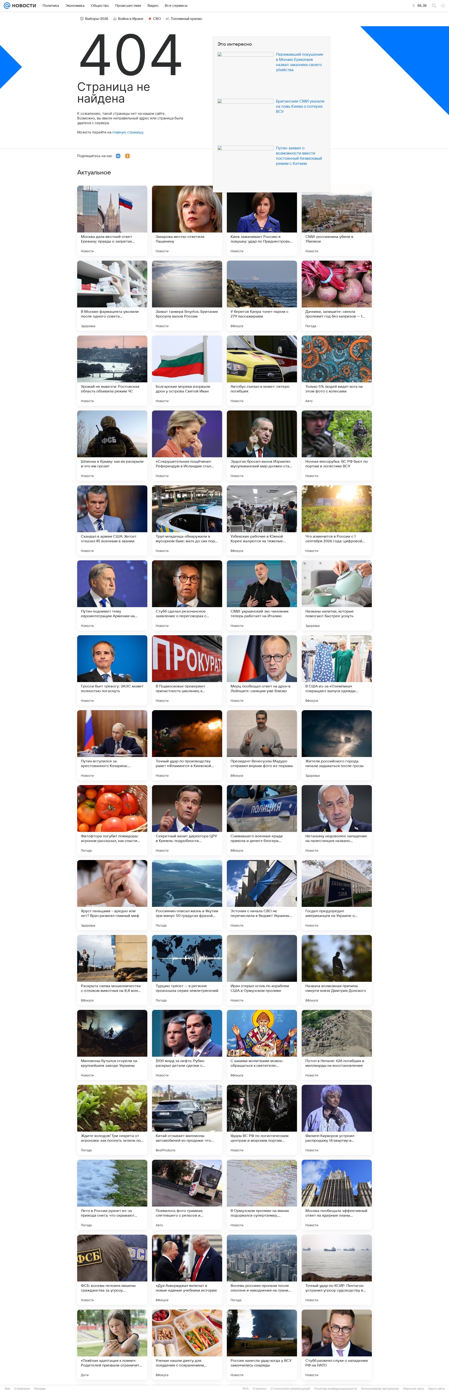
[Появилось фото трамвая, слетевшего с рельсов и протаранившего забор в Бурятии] (187, 1195)
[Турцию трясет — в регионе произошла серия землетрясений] (187, 970)
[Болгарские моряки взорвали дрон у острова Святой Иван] (187, 371)
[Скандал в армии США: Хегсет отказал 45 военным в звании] (112, 520)
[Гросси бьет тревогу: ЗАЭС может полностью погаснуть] (112, 670)
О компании (22, 1388)
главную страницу (127, 132)
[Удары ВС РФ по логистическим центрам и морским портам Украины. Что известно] (262, 1120)
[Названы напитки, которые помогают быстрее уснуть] (337, 595)
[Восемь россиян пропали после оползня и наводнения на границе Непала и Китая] (262, 1270)
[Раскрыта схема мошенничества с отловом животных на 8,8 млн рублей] (112, 970)
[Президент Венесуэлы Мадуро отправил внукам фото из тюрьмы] (262, 745)
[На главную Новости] (23, 5)
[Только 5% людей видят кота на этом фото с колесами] (337, 371)
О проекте (259, 1388)
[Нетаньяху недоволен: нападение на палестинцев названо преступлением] (337, 820)
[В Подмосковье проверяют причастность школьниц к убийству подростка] (187, 670)
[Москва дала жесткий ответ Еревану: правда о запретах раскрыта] (112, 221)
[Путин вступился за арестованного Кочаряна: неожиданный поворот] (112, 745)
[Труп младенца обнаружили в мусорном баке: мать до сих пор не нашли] (187, 520)
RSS (246, 1388)
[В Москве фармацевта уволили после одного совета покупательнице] (112, 296)
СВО (157, 19)
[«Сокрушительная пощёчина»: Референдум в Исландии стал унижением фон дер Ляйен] (187, 445)
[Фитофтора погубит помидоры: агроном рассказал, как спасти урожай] (112, 820)
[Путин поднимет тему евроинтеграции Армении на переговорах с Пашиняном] (112, 595)
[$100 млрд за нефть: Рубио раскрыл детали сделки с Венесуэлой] (187, 1045)
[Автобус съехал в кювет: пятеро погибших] (262, 371)
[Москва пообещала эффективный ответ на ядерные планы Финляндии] (337, 1195)
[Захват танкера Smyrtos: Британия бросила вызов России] (187, 296)
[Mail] (7, 5)
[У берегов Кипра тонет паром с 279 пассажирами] (262, 296)
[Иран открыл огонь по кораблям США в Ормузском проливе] (262, 970)
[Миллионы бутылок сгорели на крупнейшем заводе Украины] (112, 1045)
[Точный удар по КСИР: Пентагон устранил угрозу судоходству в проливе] (337, 1270)
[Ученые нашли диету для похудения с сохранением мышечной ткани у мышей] (187, 1345)
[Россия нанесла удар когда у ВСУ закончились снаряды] (262, 1345)
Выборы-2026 (96, 19)
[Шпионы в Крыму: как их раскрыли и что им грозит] (112, 445)
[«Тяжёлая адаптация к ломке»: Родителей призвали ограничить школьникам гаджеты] (112, 1345)
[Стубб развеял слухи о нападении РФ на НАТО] (337, 1345)
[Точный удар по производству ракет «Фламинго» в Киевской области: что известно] (187, 745)
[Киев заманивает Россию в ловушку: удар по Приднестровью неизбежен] (262, 221)
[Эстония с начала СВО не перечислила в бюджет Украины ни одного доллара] (262, 895)
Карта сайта (436, 1388)
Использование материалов (380, 1388)
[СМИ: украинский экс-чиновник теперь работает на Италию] (262, 595)
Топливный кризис (187, 19)
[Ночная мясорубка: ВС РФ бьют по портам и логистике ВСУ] (337, 445)
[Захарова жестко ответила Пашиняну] (187, 221)
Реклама (39, 1388)
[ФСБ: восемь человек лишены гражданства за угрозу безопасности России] (112, 1270)
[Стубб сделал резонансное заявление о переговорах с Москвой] (187, 595)
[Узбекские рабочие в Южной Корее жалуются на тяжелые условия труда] (262, 520)
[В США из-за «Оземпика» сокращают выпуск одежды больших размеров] (337, 670)
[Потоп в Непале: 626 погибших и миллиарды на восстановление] (337, 1045)
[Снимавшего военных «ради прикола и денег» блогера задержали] (262, 820)
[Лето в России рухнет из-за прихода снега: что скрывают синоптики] (112, 1195)
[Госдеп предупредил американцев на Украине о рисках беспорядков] (337, 895)
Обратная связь (413, 1388)
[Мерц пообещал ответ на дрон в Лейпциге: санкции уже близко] (262, 670)
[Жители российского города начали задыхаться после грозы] (337, 745)
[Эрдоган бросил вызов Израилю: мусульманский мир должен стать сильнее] (262, 445)
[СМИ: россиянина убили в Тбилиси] (337, 221)
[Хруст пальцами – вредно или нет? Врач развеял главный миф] (112, 895)
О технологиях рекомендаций (290, 1388)
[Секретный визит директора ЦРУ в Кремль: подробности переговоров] (187, 820)
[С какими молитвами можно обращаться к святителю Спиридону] (262, 1045)
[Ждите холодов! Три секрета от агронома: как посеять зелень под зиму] (112, 1120)
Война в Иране (130, 19)
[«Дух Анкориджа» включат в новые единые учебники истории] (187, 1270)
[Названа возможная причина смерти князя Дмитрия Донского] (337, 970)
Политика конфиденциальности (335, 1388)
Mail (7, 1388)
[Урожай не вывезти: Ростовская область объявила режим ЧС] (112, 371)
